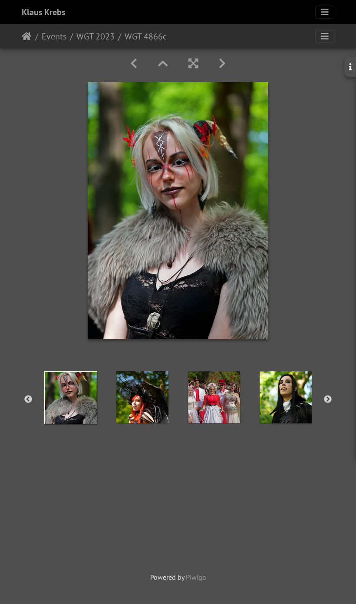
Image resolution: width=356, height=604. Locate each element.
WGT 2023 (95, 36)
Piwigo (196, 577)
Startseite (27, 36)
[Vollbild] (193, 63)
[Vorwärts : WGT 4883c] (222, 63)
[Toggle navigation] (324, 12)
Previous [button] (28, 399)
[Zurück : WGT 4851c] (134, 63)
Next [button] (327, 399)
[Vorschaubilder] (163, 63)
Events (54, 36)
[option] (70, 397)
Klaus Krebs (43, 12)
